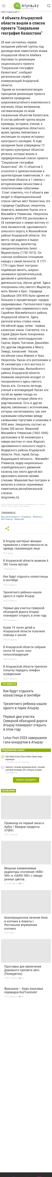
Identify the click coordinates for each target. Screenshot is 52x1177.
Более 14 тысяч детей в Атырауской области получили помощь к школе (24, 631)
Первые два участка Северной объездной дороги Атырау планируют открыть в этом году (24, 611)
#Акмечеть (37, 517)
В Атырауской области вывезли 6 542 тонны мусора (25, 562)
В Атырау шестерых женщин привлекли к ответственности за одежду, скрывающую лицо (25, 544)
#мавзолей (19, 519)
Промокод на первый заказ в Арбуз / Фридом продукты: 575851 (24, 826)
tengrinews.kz (8, 512)
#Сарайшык (26, 517)
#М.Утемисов (7, 519)
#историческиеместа (10, 517)
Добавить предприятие (26, 780)
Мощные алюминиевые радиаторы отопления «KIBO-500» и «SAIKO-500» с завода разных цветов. (24, 873)
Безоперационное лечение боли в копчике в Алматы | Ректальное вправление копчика (26, 923)
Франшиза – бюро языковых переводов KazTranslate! (23, 990)
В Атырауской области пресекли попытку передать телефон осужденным (25, 670)
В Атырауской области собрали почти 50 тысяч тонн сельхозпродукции (24, 650)
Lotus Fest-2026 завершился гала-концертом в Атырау (25, 740)
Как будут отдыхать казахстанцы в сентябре (25, 578)
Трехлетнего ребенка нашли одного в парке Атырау (22, 594)
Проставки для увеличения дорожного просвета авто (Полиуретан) (22, 970)
